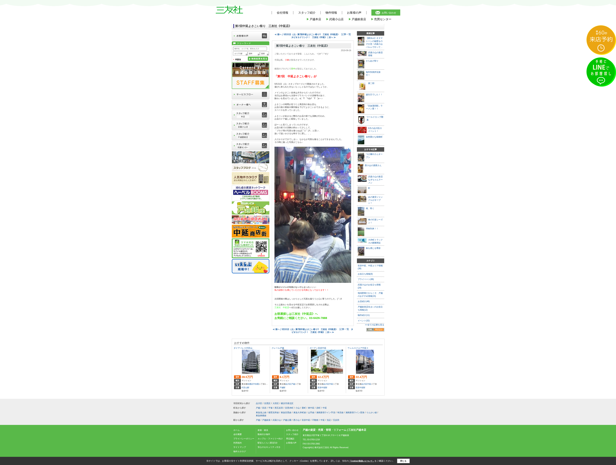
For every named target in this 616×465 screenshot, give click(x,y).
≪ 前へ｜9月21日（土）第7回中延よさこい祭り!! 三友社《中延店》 (307, 34)
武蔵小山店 (335, 19)
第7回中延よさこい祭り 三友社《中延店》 (302, 45)
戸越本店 (313, 19)
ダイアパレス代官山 (243, 348)
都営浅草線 (273, 412)
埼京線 (340, 412)
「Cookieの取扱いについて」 (361, 461)
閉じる (403, 461)
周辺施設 (290, 438)
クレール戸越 (278, 348)
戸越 (293, 384)
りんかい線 (371, 412)
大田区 (276, 403)
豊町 (304, 408)
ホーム (236, 430)
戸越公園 (287, 420)
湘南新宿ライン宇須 (325, 412)
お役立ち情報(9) (365, 274)
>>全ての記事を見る (374, 325)
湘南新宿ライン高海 (355, 412)
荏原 (264, 408)
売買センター (381, 19)
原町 (318, 408)
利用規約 (237, 443)
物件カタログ (239, 451)
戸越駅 (282, 387)
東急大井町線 (299, 412)
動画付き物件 (264, 434)
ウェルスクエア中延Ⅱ (358, 348)
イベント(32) (364, 320)
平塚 (270, 408)
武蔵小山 (277, 420)
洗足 (329, 420)
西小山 (296, 420)
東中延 (311, 408)
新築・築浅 (263, 430)
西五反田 (279, 408)
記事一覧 (346, 34)
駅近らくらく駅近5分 (268, 443)
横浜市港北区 (287, 403)
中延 (331, 384)
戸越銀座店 (357, 19)
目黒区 (250, 384)
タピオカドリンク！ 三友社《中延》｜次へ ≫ (313, 37)
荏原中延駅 (322, 387)
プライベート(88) (366, 279)
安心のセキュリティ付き (269, 447)
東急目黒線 (286, 412)
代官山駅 (245, 387)
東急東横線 (261, 415)
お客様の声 (354, 12)
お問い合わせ (389, 12)
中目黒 (256, 384)
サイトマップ (239, 447)
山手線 (311, 412)
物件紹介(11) (364, 315)
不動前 (315, 420)
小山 (297, 408)
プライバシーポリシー (243, 438)
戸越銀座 (266, 420)
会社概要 (237, 434)
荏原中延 (306, 420)
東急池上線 (261, 412)
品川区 (288, 384)
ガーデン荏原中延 (318, 348)
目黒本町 (289, 408)
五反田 (336, 420)
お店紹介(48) (364, 301)
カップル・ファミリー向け (270, 438)
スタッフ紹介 (292, 434)
